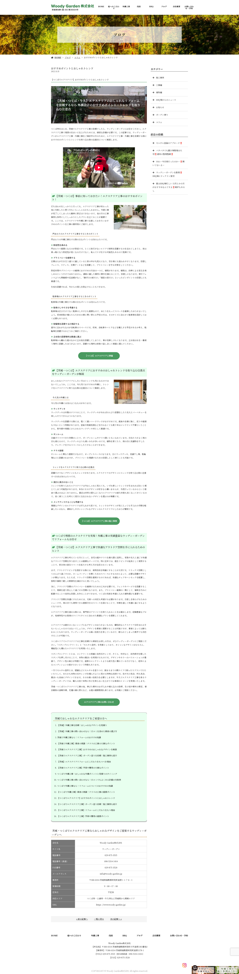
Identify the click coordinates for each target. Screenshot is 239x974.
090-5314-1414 (111, 861)
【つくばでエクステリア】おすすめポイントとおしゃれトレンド (86, 798)
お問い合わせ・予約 (189, 7)
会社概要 (176, 6)
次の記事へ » (116, 919)
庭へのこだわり (113, 7)
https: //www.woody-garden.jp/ (111, 904)
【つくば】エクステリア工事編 (99, 355)
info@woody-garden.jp (111, 873)
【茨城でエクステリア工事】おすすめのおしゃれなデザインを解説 (87, 749)
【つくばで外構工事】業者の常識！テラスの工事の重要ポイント (86, 792)
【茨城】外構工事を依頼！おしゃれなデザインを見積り (82, 725)
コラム (77, 57)
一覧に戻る (99, 919)
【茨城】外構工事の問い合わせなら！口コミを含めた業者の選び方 (87, 731)
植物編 (159, 92)
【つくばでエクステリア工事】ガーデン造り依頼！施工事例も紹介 (87, 804)
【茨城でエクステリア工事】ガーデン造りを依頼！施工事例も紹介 (87, 755)
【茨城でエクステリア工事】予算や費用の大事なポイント (83, 767)
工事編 (159, 85)
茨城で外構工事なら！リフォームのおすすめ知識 (79, 737)
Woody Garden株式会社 (119, 943)
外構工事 (126, 6)
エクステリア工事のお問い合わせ (99, 702)
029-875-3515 (111, 855)
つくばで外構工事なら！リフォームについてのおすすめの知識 (85, 785)
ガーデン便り (162, 114)
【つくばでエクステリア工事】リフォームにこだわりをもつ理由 (86, 810)
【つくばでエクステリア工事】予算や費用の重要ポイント (83, 816)
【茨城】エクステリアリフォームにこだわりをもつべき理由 (84, 761)
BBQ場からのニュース (166, 99)
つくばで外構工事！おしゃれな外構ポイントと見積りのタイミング (87, 773)
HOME (101, 6)
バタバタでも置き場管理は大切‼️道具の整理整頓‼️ (167, 152)
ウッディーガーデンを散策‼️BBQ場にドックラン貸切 (167, 174)
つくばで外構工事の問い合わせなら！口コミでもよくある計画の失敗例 (89, 779)
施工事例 (160, 77)
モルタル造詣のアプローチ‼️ (169, 143)
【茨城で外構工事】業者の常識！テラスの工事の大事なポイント (86, 743)
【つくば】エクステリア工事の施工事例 (99, 521)
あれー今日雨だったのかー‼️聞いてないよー (168, 163)
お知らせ (160, 107)
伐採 (139, 6)
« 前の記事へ (82, 919)
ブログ (164, 6)
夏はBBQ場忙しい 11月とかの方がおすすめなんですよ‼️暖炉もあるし (168, 187)
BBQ (151, 6)
